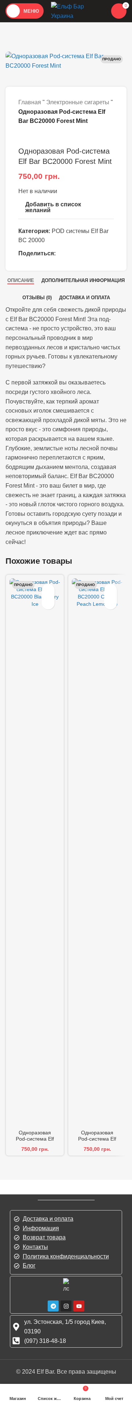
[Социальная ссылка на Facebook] (63, 253)
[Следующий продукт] (36, 136)
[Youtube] (78, 1305)
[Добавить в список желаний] (48, 590)
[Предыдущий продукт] (22, 136)
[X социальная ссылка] (75, 253)
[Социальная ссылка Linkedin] (98, 253)
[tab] (20, 280)
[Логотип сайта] (76, 10)
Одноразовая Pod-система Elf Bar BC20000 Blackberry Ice (35, 1142)
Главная (29, 102)
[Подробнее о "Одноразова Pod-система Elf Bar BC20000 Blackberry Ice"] (48, 603)
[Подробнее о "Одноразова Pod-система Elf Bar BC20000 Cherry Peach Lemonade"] (110, 603)
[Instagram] (66, 1305)
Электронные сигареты (77, 102)
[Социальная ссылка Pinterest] (86, 253)
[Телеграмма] (53, 1305)
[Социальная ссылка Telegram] (24, 261)
